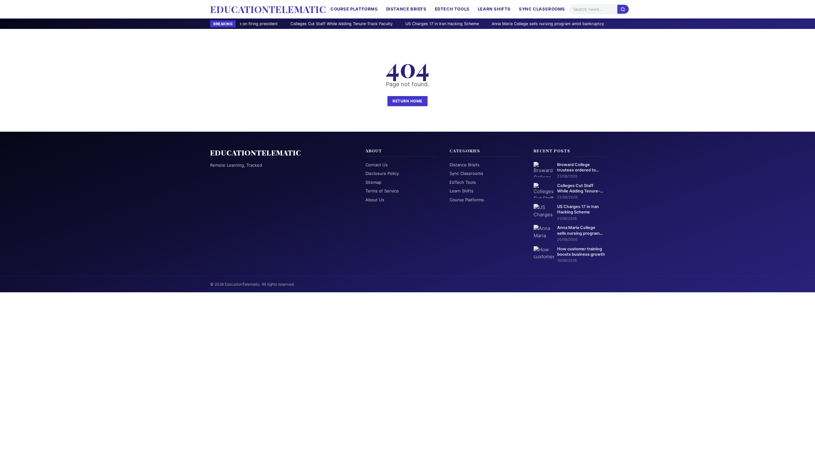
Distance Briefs (406, 8)
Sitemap (373, 182)
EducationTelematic (268, 9)
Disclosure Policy (382, 173)
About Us (374, 199)
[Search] (623, 9)
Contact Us (376, 164)
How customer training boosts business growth (581, 251)
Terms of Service (382, 190)
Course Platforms (354, 8)
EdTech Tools (452, 8)
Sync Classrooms (542, 8)
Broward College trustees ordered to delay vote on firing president (576, 167)
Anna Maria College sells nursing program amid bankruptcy (503, 23)
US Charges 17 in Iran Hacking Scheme (397, 23)
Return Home (407, 101)
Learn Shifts (494, 8)
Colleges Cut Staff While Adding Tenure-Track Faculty (297, 23)
